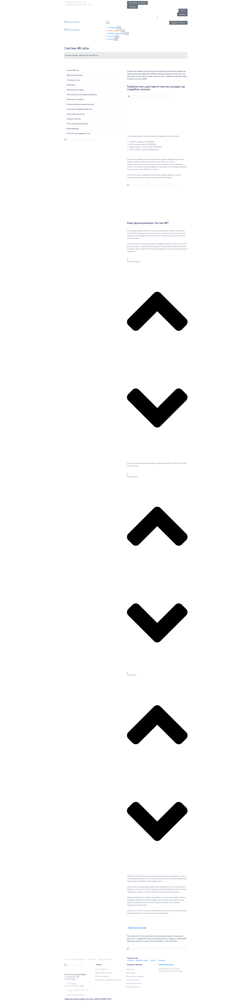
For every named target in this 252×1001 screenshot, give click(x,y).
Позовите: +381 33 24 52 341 (75, 2)
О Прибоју (112, 28)
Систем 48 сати (73, 70)
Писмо (110, 39)
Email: (76, 995)
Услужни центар (73, 80)
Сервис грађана (114, 30)
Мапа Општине (133, 987)
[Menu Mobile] (107, 22)
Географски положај (135, 976)
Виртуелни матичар (74, 75)
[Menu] (119, 27)
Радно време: (71, 984)
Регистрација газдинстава (77, 124)
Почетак (67, 55)
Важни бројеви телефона (76, 959)
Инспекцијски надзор (75, 90)
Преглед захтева (137, 927)
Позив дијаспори (134, 983)
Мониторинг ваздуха (75, 99)
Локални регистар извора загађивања (82, 94)
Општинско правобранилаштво (79, 109)
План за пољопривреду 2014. (78, 133)
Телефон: (78, 990)
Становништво (133, 980)
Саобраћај (131, 973)
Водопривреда (73, 128)
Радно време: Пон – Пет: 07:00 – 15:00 (78, 5)
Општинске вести (166, 964)
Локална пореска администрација (80, 104)
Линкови (91, 959)
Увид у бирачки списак (76, 114)
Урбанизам (71, 85)
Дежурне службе (105, 959)
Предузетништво (74, 119)
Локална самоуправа (116, 33)
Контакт (111, 36)
